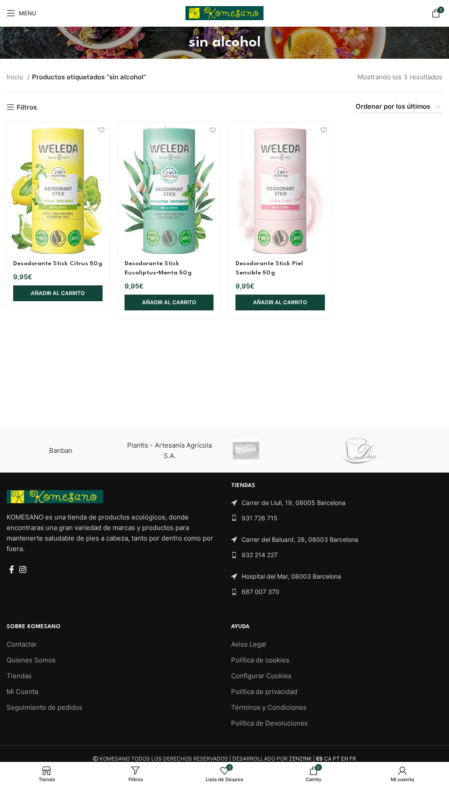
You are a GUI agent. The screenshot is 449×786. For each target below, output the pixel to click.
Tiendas (19, 676)
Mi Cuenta (22, 691)
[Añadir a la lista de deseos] (101, 130)
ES (319, 758)
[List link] (336, 502)
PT (336, 758)
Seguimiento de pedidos (44, 707)
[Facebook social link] (12, 569)
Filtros (27, 107)
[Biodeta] (278, 451)
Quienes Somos (31, 660)
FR (352, 758)
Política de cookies (260, 660)
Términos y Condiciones (268, 707)
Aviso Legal (248, 644)
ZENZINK (300, 758)
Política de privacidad (264, 691)
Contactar (22, 644)
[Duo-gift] (387, 451)
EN (344, 758)
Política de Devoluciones (269, 723)
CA (327, 758)
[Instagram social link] (23, 569)
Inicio (16, 77)
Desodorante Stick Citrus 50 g (57, 263)
